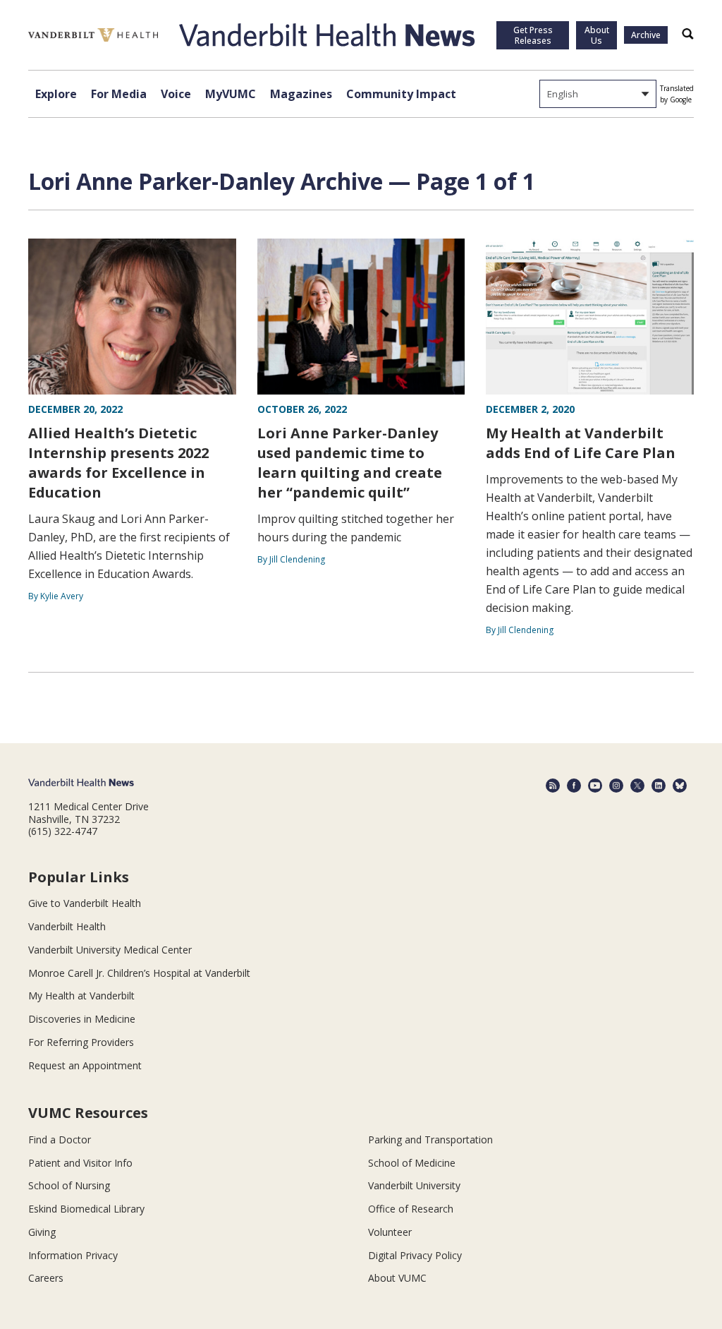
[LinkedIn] (658, 785)
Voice (176, 94)
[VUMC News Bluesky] (680, 785)
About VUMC (397, 1278)
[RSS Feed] (553, 785)
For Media (119, 94)
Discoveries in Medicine (81, 1019)
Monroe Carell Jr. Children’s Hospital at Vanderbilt (139, 973)
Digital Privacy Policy (415, 1255)
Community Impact (401, 94)
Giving (42, 1232)
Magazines (301, 94)
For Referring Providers (81, 1042)
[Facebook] (574, 785)
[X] (637, 785)
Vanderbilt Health (67, 926)
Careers (45, 1278)
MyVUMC (230, 94)
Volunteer (390, 1232)
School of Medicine (411, 1162)
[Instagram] (616, 785)
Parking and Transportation (430, 1139)
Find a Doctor (59, 1139)
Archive (646, 35)
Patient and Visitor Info (80, 1162)
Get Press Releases (533, 35)
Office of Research (410, 1208)
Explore (56, 94)
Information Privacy (73, 1255)
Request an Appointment (85, 1065)
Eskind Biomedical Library (86, 1208)
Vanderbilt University (414, 1185)
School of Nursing (69, 1185)
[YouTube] (595, 785)
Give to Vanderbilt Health (84, 903)
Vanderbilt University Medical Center (110, 949)
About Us (597, 35)
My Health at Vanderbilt (81, 995)
